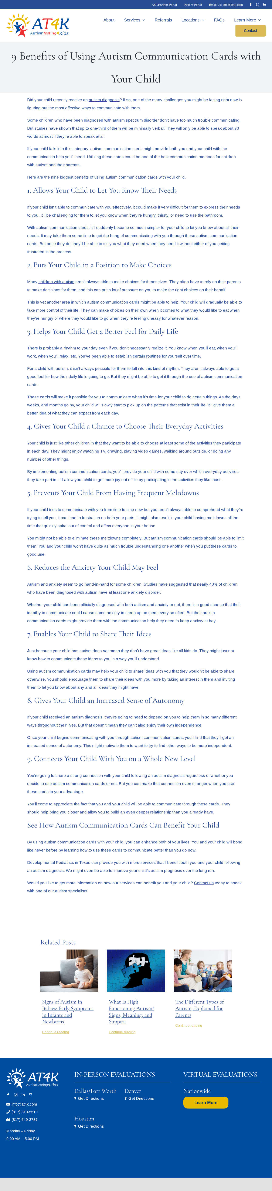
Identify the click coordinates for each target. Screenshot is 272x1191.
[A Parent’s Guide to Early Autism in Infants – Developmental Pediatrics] (69, 951)
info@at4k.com (233, 4)
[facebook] (250, 4)
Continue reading (55, 1032)
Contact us (204, 883)
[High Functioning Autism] (136, 951)
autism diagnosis (104, 100)
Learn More (205, 1102)
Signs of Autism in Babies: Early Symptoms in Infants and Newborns (68, 1011)
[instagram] (257, 4)
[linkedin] (264, 4)
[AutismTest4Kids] (32, 1070)
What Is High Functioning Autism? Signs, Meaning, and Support (131, 1011)
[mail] (30, 1094)
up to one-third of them (100, 128)
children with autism (56, 282)
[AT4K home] (38, 25)
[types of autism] (203, 951)
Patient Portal (193, 4)
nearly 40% (207, 584)
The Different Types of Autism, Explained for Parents (199, 1008)
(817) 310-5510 (24, 1112)
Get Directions (91, 1098)
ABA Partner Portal (164, 4)
